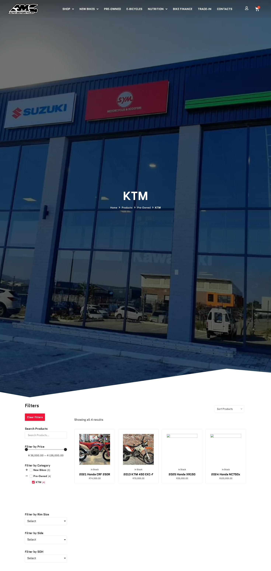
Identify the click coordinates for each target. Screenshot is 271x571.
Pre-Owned (144, 207)
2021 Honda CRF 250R (94, 474)
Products (127, 207)
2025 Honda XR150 (182, 474)
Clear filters (35, 417)
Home (113, 207)
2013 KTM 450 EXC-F (138, 474)
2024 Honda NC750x (225, 474)
